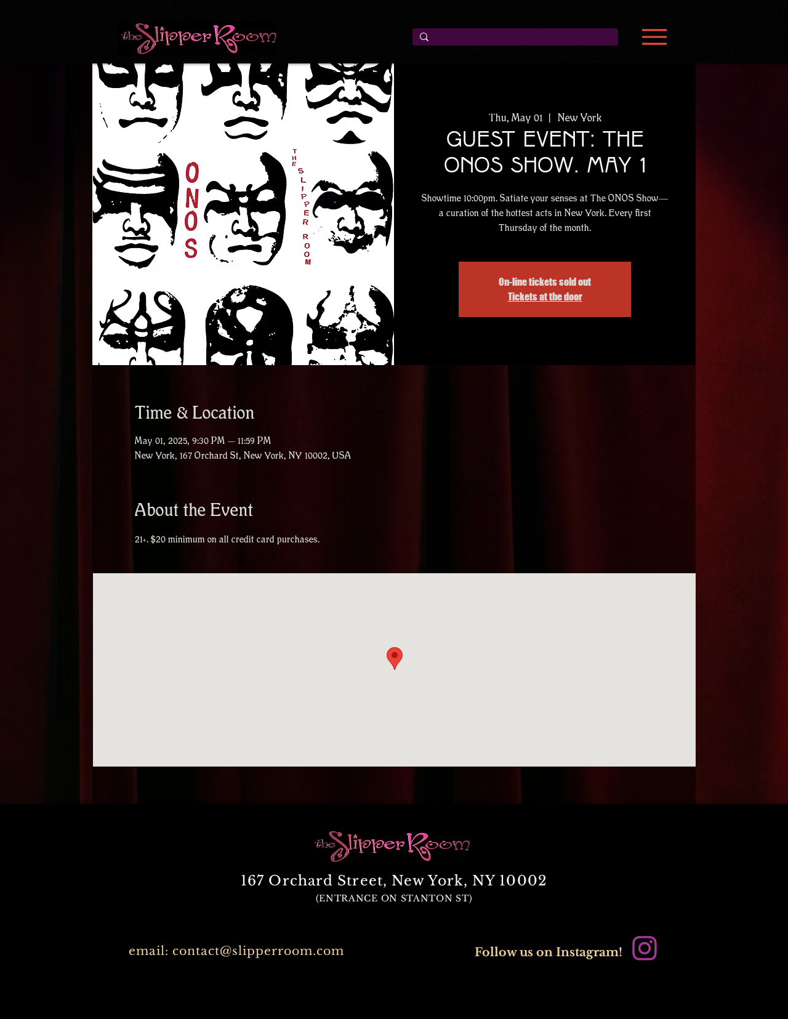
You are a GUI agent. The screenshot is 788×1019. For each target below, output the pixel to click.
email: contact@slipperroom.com (236, 951)
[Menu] (654, 37)
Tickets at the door (545, 296)
